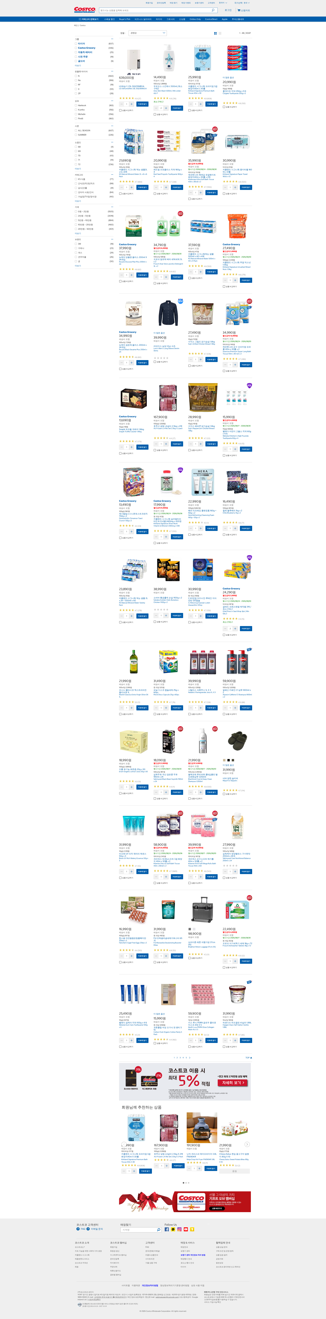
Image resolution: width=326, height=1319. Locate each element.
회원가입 (113, 1247)
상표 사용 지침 (197, 1285)
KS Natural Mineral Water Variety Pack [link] (132, 604)
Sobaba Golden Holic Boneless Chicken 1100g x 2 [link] (166, 601)
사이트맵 (126, 1285)
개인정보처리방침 (150, 1285)
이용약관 (136, 1285)
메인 (76, 25)
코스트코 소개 (82, 1242)
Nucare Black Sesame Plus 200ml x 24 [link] (133, 350)
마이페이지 (114, 1263)
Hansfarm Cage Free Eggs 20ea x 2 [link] (133, 943)
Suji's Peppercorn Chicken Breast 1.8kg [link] (201, 429)
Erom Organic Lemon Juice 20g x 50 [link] (133, 771)
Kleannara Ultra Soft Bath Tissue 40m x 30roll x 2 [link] (201, 180)
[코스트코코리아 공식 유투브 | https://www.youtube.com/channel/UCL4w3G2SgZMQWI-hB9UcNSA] (186, 1230)
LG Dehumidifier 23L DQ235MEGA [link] (133, 88)
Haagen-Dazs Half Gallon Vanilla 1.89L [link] (236, 1026)
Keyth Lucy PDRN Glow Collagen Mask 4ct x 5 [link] (201, 1028)
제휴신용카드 (115, 1271)
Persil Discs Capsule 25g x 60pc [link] (166, 694)
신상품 (182, 19)
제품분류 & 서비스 (82, 1259)
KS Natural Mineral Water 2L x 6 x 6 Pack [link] (133, 175)
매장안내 (184, 1247)
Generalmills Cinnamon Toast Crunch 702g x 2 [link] (130, 519)
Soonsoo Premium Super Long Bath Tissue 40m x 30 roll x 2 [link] (237, 352)
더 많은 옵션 (228, 77)
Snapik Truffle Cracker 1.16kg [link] (130, 431)
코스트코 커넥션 (81, 1263)
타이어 (159, 19)
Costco (82, 25)
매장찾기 (125, 1224)
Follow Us (171, 1224)
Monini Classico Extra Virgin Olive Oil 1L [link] (133, 695)
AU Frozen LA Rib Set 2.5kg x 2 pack (168, 1156)
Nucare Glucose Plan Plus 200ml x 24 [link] (133, 263)
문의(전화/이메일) (152, 1251)
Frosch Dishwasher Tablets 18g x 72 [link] (237, 946)
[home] (85, 10)
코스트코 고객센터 (87, 1224)
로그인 (228, 10)
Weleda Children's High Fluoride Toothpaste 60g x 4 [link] (236, 437)
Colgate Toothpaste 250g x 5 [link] (234, 93)
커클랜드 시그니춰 (82, 1255)
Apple (224, 19)
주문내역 (113, 1267)
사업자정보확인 (94, 1299)
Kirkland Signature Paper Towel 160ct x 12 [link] (235, 175)
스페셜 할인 (109, 19)
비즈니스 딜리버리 (143, 19)
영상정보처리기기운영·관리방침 (174, 1285)
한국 (245, 3)
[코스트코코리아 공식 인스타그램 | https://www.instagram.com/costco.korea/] (179, 1230)
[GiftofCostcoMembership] (185, 1211)
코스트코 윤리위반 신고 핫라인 (228, 1267)
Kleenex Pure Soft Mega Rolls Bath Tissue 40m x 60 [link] (202, 864)
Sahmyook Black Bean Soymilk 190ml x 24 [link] (168, 780)
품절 (234, 1171)
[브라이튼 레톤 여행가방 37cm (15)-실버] (194, 929)
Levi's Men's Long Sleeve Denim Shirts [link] (166, 349)
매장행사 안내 (186, 1259)
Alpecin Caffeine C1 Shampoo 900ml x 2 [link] (237, 695)
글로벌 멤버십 (115, 1275)
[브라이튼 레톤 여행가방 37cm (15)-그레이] (190, 929)
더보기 (78, 65)
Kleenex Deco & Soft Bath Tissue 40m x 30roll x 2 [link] (167, 864)
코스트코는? (80, 1247)
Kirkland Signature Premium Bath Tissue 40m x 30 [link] (201, 92)
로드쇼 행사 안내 (187, 1263)
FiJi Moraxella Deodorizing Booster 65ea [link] (167, 944)
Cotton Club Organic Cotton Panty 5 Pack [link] (168, 1033)
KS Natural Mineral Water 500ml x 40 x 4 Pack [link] (201, 259)
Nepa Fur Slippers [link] (230, 780)
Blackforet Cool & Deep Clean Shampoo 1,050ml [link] (200, 780)
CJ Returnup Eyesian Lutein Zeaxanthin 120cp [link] (199, 604)
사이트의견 (149, 1259)
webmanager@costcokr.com (167, 1297)
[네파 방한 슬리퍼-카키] (233, 760)
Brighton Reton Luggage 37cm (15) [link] (202, 947)
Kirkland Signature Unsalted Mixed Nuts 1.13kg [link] (236, 268)
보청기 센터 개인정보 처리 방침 (193, 1255)
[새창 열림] (80, 1305)
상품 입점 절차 (221, 1255)
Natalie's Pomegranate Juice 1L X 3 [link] (201, 692)
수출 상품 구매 (151, 1263)
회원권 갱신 (114, 1251)
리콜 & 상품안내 (151, 1255)
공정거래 (219, 1259)
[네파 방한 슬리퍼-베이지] (224, 760)
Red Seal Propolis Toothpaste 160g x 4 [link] (168, 175)
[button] (215, 10)
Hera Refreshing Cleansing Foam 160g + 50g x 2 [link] (201, 516)
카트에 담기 (142, 104)
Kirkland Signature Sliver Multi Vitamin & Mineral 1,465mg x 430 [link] (167, 524)
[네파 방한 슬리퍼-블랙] (228, 760)
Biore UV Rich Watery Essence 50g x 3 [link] (133, 859)
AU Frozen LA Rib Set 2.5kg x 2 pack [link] (168, 428)
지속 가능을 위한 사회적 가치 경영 (88, 1251)
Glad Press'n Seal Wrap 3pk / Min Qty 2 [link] (236, 612)
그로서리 (171, 19)
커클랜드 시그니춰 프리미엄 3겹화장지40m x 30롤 (136, 1155)
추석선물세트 (238, 19)
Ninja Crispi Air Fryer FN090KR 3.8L (201, 1159)
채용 (76, 1267)
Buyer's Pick (124, 19)
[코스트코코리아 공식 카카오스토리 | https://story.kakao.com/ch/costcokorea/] (192, 1230)
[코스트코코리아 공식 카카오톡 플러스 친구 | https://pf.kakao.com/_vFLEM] (173, 1230)
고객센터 (150, 1242)
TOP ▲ (249, 1057)
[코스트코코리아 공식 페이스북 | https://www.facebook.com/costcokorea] (167, 1230)
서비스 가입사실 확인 (212, 1302)
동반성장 (219, 1263)
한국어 (222, 3)
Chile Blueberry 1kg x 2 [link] (232, 513)
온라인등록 (114, 1259)
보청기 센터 (185, 1251)
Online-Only (195, 19)
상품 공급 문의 (221, 1247)
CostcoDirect (211, 19)
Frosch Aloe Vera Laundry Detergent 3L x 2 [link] (168, 265)
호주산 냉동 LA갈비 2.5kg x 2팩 (168, 1154)
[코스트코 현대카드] (185, 1099)
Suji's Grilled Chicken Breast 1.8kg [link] (201, 344)
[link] (133, 71)
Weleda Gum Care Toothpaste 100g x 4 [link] (133, 1026)
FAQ (147, 1247)
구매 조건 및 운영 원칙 (225, 1251)
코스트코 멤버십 (118, 1242)
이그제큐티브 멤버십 (118, 1255)
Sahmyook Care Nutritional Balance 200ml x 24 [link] (237, 859)
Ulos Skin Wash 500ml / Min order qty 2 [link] (167, 92)
